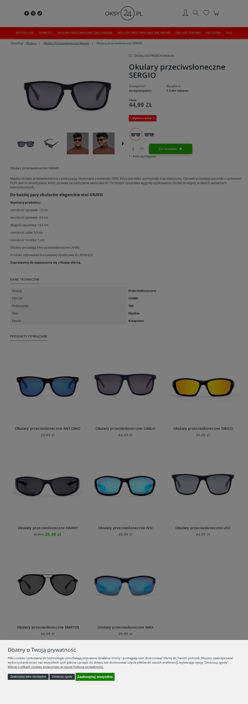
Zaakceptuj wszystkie (95, 677)
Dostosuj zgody (62, 676)
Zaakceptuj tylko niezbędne (28, 676)
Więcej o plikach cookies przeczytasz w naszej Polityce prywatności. (56, 667)
